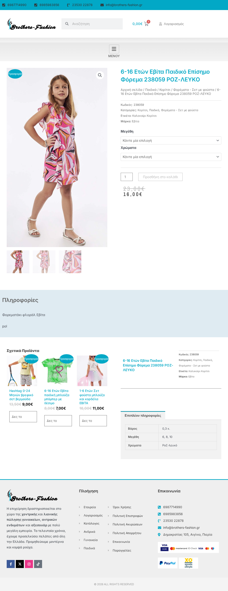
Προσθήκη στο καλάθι (160, 177)
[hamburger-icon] (114, 49)
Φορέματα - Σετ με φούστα (193, 90)
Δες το (17, 416)
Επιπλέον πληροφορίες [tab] (143, 415)
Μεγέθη (127, 131)
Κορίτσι (164, 90)
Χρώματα (128, 148)
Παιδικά (151, 90)
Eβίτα (135, 121)
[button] (100, 75)
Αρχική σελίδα (131, 90)
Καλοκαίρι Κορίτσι (144, 115)
